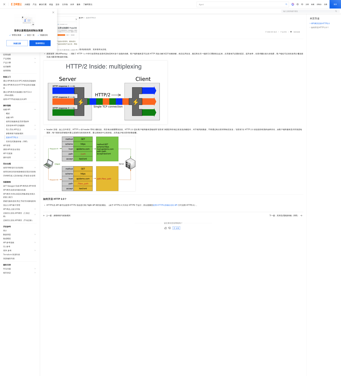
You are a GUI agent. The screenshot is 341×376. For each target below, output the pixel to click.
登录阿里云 (40, 43)
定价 (57, 4)
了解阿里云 (87, 4)
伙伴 (72, 4)
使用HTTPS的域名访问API (165, 205)
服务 (78, 4)
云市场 (65, 4)
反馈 (177, 228)
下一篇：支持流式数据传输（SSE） (284, 215)
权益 (51, 4)
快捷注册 (17, 43)
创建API (80, 18)
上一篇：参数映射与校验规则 (58, 215)
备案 (312, 4)
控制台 (319, 4)
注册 (325, 4)
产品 (34, 4)
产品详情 (283, 32)
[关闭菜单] (4, 4)
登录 (335, 4)
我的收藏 (296, 32)
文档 (307, 4)
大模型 (27, 4)
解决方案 (43, 4)
